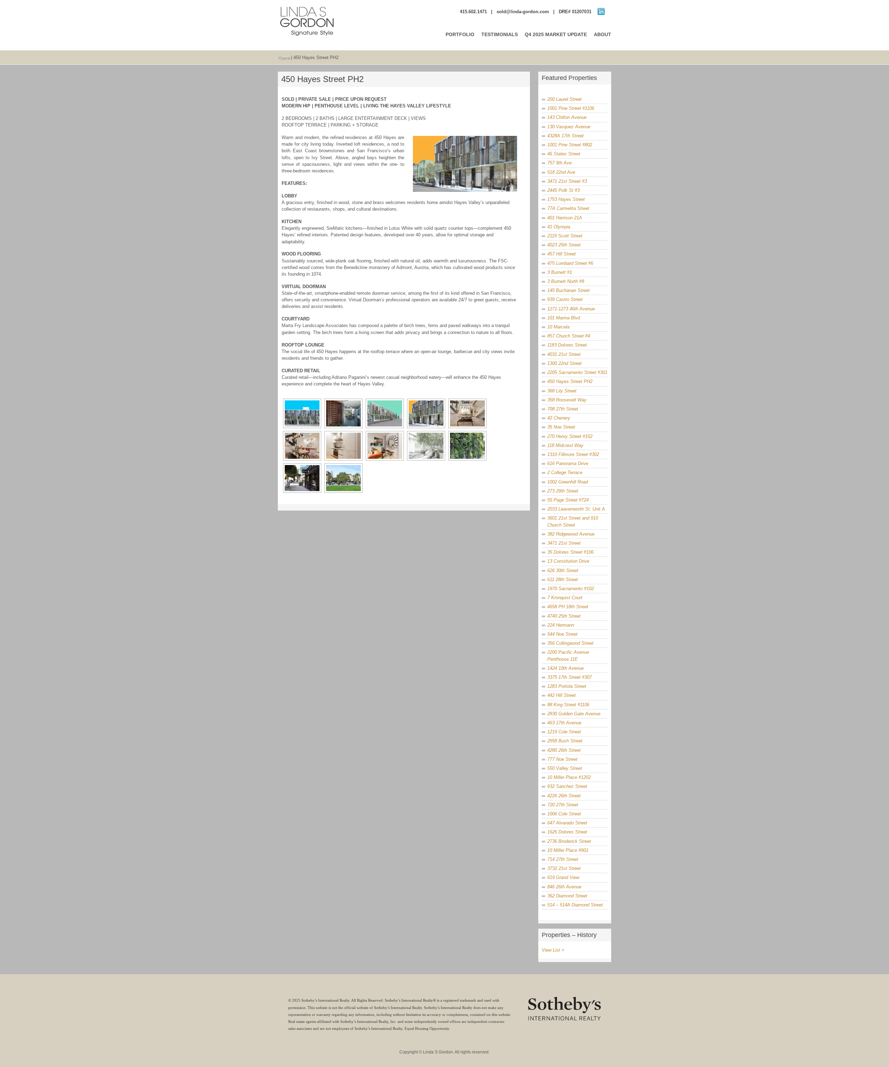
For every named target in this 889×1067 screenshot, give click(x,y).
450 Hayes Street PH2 (569, 381)
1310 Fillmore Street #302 (573, 454)
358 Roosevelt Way (567, 399)
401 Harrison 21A (564, 217)
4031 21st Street (564, 354)
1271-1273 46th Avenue (571, 308)
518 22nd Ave (561, 172)
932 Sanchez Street (567, 786)
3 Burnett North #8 (565, 281)
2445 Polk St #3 (563, 190)
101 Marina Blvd (563, 317)
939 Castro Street (565, 299)
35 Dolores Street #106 (570, 552)
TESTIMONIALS (499, 34)
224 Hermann (560, 625)
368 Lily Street (561, 390)
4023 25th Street (564, 244)
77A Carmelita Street (568, 208)
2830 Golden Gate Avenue (573, 713)
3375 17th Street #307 (569, 677)
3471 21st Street (564, 543)
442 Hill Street (561, 695)
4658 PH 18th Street (567, 606)
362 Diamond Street (567, 895)
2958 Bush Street (564, 740)
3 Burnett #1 (559, 272)
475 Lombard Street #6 (570, 263)
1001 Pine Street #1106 (570, 108)
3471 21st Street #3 (567, 181)
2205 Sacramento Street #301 (577, 372)
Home (284, 57)
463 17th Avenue (564, 722)
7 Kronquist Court (564, 597)
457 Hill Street (561, 253)
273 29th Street (562, 491)
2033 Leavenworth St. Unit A (576, 509)
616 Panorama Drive (567, 463)
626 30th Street (562, 570)
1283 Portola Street (566, 686)
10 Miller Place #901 (567, 850)
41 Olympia (558, 226)
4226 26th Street (564, 795)
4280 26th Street (564, 750)
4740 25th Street (564, 616)
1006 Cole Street (564, 813)
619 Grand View (563, 877)
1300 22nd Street (564, 363)
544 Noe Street (562, 634)
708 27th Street (562, 409)
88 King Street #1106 (568, 704)
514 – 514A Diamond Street (575, 904)
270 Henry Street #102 (569, 436)
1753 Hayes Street (566, 199)
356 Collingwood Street (570, 643)
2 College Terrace (564, 472)
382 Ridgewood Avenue (571, 534)
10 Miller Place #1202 (569, 777)
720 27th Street (562, 804)
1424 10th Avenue (565, 668)
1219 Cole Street (564, 731)
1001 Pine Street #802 (569, 144)
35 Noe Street (561, 427)
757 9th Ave (559, 162)
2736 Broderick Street (569, 841)
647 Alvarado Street (567, 822)
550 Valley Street (564, 768)
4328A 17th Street (565, 135)
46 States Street (563, 153)
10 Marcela (558, 326)
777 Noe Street (562, 759)
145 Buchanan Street (568, 290)
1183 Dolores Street (567, 345)
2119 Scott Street (564, 235)
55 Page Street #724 (568, 500)
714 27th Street (562, 859)
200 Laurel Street (564, 99)
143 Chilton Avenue (567, 117)
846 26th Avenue (564, 886)
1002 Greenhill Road (567, 481)
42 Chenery (558, 418)
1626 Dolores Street (567, 831)
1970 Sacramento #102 (570, 588)
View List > (553, 950)
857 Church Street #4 (568, 336)
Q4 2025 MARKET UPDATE (556, 34)
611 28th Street (562, 579)
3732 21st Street (564, 868)
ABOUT (602, 34)
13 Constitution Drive (568, 561)
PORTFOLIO (460, 34)
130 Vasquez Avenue (568, 126)
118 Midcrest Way (565, 445)
